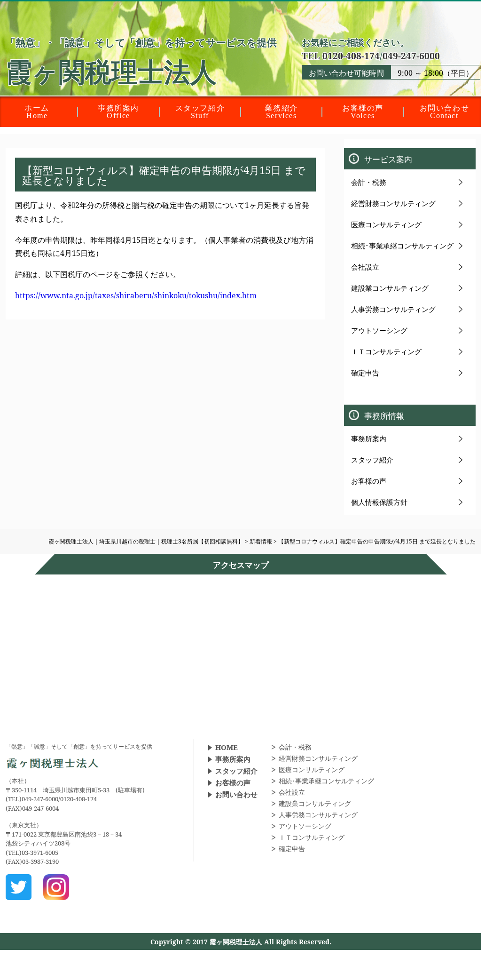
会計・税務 (368, 182)
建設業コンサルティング (390, 288)
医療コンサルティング (386, 224)
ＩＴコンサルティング (386, 351)
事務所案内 (368, 438)
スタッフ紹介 (372, 459)
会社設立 (365, 266)
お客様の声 (368, 481)
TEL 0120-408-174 (341, 55)
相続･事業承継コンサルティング (402, 245)
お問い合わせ (236, 794)
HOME (226, 747)
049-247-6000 (411, 55)
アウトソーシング (379, 330)
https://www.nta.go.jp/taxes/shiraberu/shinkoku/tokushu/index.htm (136, 295)
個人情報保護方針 (379, 502)
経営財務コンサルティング (393, 203)
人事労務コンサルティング (393, 309)
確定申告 (365, 372)
